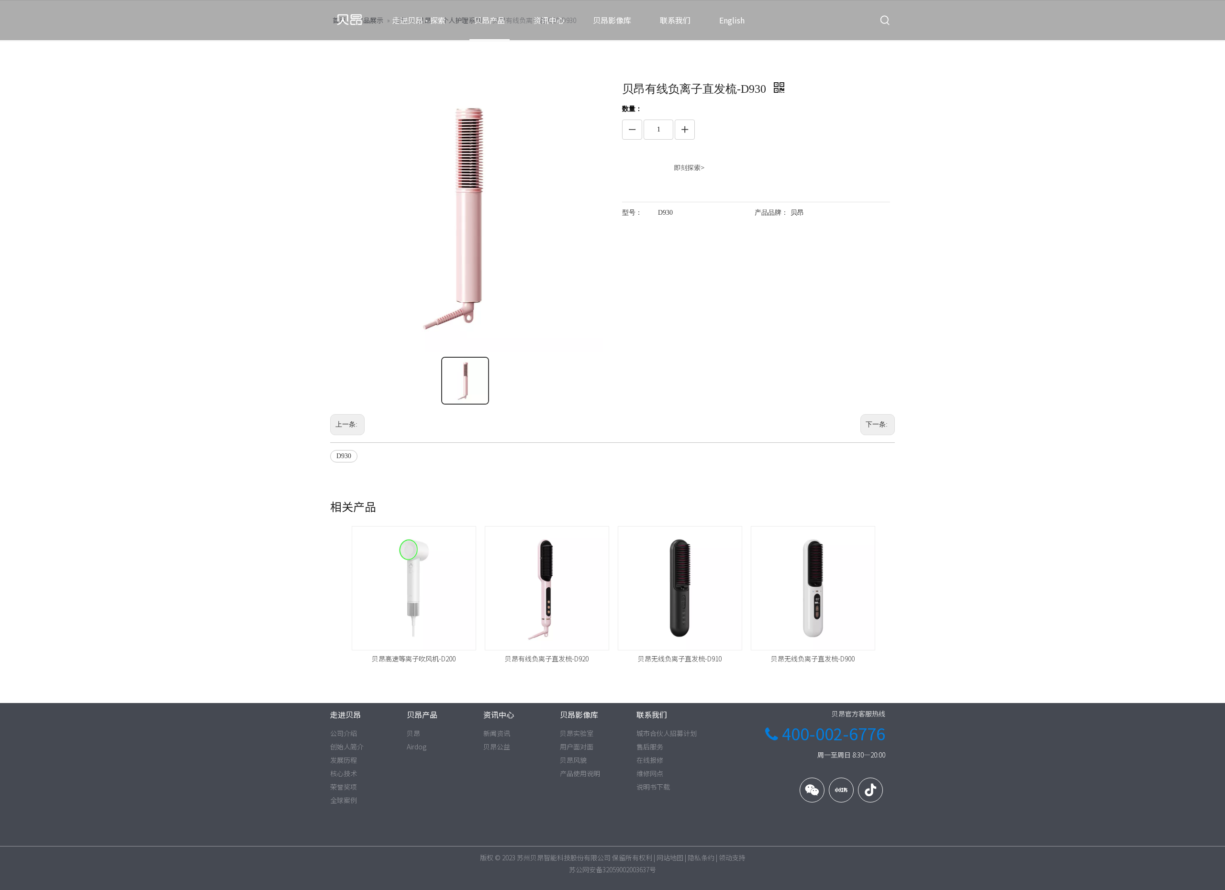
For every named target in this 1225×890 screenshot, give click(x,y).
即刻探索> (689, 167)
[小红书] (841, 790)
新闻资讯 (496, 733)
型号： (632, 212)
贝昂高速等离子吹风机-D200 (414, 658)
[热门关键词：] (885, 20)
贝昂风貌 (573, 760)
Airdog (416, 746)
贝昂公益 (496, 746)
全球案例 (343, 800)
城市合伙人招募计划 (666, 733)
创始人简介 (347, 746)
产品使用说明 (580, 773)
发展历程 (343, 760)
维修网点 (649, 773)
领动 (725, 857)
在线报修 (649, 760)
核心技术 (343, 773)
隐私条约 (701, 857)
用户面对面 (576, 746)
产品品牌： (771, 212)
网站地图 (670, 857)
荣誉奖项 (343, 786)
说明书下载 (653, 786)
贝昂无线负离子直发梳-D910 (680, 658)
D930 (343, 456)
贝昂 (413, 733)
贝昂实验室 (576, 733)
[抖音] (870, 790)
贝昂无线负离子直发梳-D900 (813, 658)
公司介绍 (343, 733)
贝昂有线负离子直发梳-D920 (547, 658)
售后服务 (649, 746)
